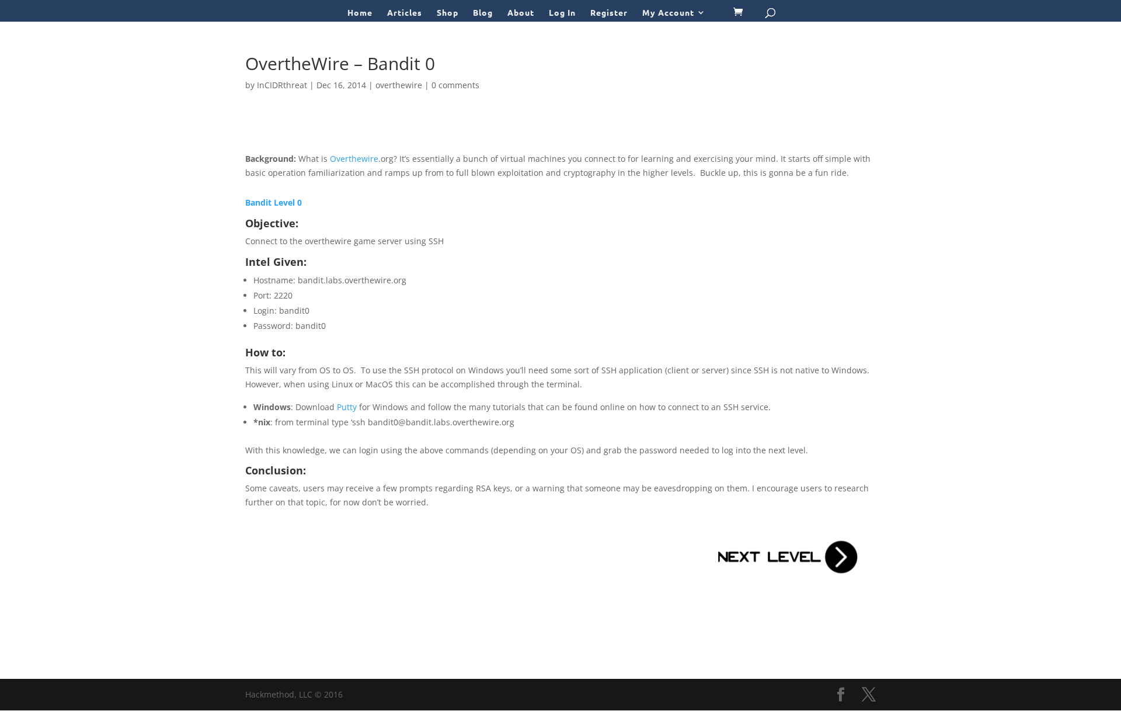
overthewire (398, 85)
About (520, 13)
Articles (404, 13)
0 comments (455, 85)
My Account (668, 13)
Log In (562, 13)
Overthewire (354, 158)
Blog (483, 13)
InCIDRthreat (282, 85)
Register (609, 13)
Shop (447, 13)
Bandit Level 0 (273, 202)
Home (359, 13)
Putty (347, 406)
